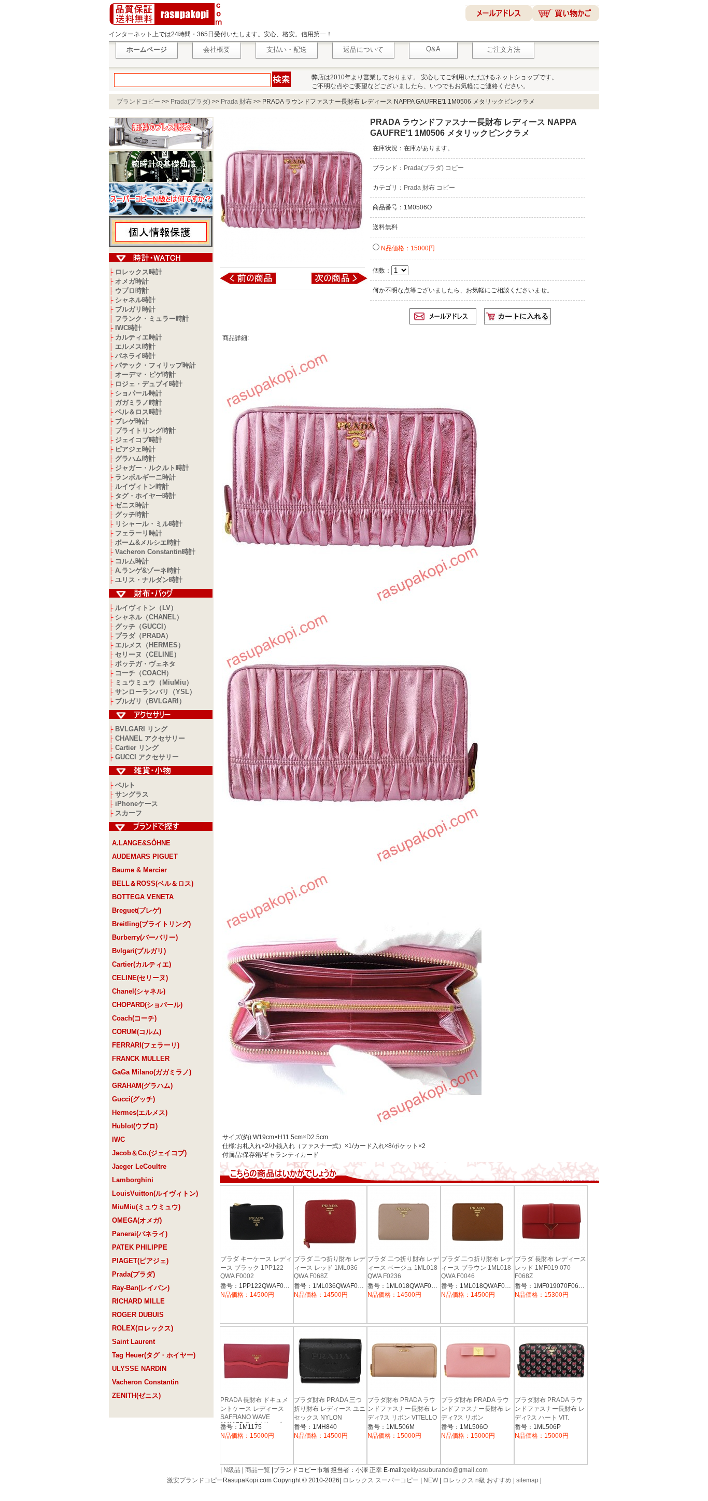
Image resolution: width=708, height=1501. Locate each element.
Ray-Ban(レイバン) (140, 1288)
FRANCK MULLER (140, 1059)
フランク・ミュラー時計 (152, 318)
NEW (430, 1480)
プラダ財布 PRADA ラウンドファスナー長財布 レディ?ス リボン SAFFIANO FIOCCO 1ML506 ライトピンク (476, 1416)
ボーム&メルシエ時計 (147, 542)
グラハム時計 (135, 458)
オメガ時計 (132, 281)
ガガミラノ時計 (138, 402)
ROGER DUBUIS (138, 1315)
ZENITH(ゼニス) (136, 1395)
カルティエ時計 (138, 337)
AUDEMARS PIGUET (145, 856)
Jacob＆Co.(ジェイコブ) (149, 1153)
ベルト (125, 785)
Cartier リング (137, 748)
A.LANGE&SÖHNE (141, 843)
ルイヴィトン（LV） (146, 608)
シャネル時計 (135, 300)
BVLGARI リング (141, 729)
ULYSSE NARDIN (139, 1368)
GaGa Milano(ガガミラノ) (151, 1072)
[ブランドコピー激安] (167, 26)
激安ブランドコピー (195, 1480)
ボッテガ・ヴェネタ (145, 664)
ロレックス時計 (138, 272)
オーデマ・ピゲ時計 (145, 374)
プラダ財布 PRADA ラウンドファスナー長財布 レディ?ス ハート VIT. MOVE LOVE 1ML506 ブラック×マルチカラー (550, 1417)
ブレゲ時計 (132, 421)
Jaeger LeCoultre (139, 1166)
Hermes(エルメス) (139, 1112)
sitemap (527, 1480)
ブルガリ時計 (135, 309)
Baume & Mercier (139, 870)
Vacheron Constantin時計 (155, 552)
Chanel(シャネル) (138, 991)
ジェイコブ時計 (138, 440)
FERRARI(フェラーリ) (145, 1045)
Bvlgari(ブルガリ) (139, 951)
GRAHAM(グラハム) (142, 1085)
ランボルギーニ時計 (145, 477)
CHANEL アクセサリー (150, 738)
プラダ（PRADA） (143, 636)
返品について (363, 49)
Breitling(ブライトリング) (151, 924)
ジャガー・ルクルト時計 (152, 468)
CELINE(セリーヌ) (140, 978)
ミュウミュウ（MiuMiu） (154, 682)
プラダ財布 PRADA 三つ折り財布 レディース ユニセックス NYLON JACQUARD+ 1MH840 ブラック (329, 1417)
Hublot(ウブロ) (135, 1126)
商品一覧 (257, 1470)
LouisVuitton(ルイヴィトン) (155, 1193)
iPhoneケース (136, 804)
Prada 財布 (236, 101)
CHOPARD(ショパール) (147, 1005)
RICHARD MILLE (138, 1301)
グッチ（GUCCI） (142, 626)
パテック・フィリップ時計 (155, 365)
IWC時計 (128, 328)
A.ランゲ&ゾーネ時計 (147, 570)
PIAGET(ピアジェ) (140, 1261)
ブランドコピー (138, 101)
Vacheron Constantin (145, 1382)
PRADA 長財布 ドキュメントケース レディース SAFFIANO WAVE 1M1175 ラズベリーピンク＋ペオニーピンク (254, 1416)
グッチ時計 (132, 514)
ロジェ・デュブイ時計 (148, 384)
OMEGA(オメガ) (137, 1220)
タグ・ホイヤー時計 (145, 496)
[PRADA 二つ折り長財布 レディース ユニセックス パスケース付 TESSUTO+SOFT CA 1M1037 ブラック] (332, 283)
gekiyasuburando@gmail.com (445, 1470)
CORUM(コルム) (136, 1032)
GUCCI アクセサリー (147, 757)
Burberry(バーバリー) (145, 937)
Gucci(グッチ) (133, 1099)
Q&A (433, 49)
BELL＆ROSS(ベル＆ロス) (152, 883)
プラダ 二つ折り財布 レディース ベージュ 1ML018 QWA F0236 (403, 1267)
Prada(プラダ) (190, 101)
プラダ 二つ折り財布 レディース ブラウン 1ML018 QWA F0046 (477, 1267)
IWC (118, 1139)
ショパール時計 (138, 393)
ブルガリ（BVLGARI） (150, 701)
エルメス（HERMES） (150, 645)
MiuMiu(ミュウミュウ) (146, 1207)
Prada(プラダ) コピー (434, 168)
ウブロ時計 (132, 290)
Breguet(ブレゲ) (136, 910)
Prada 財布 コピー (429, 187)
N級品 (231, 1470)
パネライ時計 (135, 356)
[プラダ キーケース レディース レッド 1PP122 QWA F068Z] (255, 283)
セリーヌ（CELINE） (147, 654)
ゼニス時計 (132, 505)
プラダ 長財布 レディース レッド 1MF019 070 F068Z (550, 1267)
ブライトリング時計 (145, 430)
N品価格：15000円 (407, 248)
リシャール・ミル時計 (148, 524)
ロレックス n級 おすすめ (477, 1480)
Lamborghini (132, 1180)
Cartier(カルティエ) (141, 964)
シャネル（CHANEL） (149, 617)
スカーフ (128, 813)
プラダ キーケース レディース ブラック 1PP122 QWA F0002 (256, 1267)
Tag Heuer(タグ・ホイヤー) (153, 1355)
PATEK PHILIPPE (139, 1247)
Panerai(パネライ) (139, 1234)
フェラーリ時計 (138, 533)
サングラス (132, 794)
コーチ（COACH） (144, 673)
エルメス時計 (135, 346)
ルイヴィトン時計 (142, 486)
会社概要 (216, 49)
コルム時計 (132, 561)
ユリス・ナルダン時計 (148, 580)
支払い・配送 (286, 49)
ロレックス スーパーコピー (381, 1480)
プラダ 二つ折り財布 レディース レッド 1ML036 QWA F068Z (329, 1267)
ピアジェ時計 (135, 449)
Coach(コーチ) (134, 1018)
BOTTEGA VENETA (143, 897)
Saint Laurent (133, 1342)
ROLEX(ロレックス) (142, 1328)
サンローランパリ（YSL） (155, 692)
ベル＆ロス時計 (138, 412)
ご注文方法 (503, 49)
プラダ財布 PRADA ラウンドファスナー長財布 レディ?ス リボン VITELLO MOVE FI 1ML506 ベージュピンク (402, 1417)
